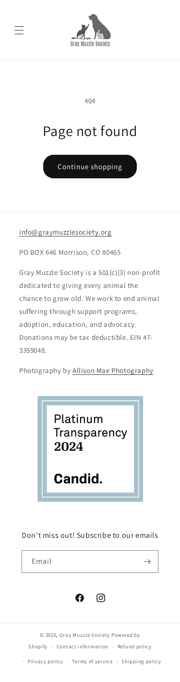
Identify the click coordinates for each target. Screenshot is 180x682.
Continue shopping (90, 166)
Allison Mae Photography (113, 370)
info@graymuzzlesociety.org (65, 231)
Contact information (82, 646)
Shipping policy (141, 661)
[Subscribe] (147, 561)
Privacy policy (45, 661)
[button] (19, 30)
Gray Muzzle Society (85, 635)
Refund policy (135, 646)
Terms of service (92, 661)
